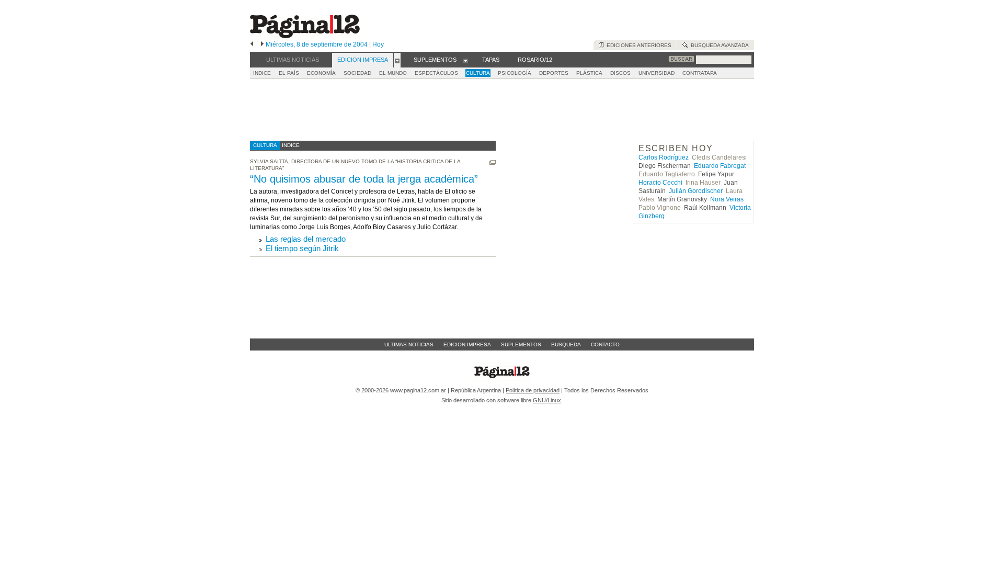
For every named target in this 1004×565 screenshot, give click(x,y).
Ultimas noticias (408, 344)
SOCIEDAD (357, 73)
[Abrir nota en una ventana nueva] (492, 162)
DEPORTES (553, 73)
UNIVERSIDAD (656, 73)
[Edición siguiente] (262, 44)
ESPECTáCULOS (436, 73)
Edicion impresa (467, 344)
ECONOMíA (321, 73)
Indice (262, 73)
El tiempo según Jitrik (302, 248)
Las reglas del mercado (306, 238)
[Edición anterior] (252, 44)
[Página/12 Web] (305, 36)
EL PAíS (289, 73)
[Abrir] (397, 60)
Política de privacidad (533, 390)
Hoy (378, 44)
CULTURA (478, 73)
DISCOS (620, 73)
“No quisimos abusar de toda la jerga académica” (364, 179)
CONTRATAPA (699, 73)
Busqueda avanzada (718, 45)
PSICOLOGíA (514, 73)
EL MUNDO (393, 73)
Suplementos (521, 344)
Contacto (605, 344)
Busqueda (566, 344)
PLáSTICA (589, 73)
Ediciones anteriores (637, 45)
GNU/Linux (547, 400)
